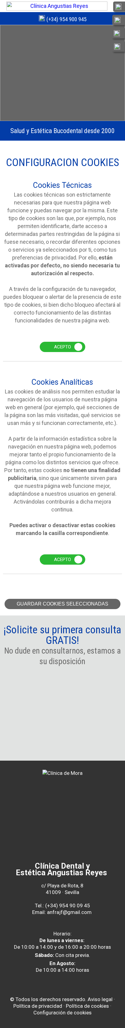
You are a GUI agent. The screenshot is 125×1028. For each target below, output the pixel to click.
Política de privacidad (37, 1006)
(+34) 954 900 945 (66, 19)
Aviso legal (100, 999)
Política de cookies (87, 1006)
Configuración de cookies (62, 1013)
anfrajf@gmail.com (69, 912)
